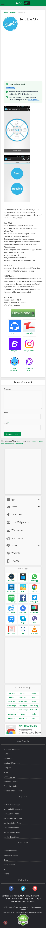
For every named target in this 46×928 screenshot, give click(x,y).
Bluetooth (33, 693)
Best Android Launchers (13, 809)
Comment (7, 389)
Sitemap (14, 901)
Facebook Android (11, 781)
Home (6, 12)
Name (6, 413)
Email (6, 423)
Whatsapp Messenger (12, 749)
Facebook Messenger (12, 763)
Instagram (8, 758)
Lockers (12, 710)
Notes (23, 714)
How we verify (10, 88)
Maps (34, 701)
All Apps (13, 12)
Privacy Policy (37, 896)
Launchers (16, 514)
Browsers (11, 718)
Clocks (11, 697)
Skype (6, 772)
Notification (23, 718)
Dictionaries (23, 701)
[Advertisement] (23, 55)
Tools (34, 714)
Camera (33, 697)
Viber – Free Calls (10, 786)
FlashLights (23, 706)
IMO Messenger (10, 777)
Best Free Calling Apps (12, 823)
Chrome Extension (11, 855)
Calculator (11, 701)
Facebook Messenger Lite (13, 790)
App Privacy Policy (27, 901)
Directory (14, 896)
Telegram (7, 767)
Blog (5, 869)
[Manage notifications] (5, 923)
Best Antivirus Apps (11, 813)
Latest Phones (9, 864)
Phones (15, 560)
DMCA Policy (24, 896)
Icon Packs (17, 538)
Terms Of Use (11, 899)
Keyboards (34, 710)
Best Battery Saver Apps (13, 818)
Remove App (35, 899)
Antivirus (12, 693)
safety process (33, 100)
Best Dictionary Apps (12, 832)
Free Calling (34, 706)
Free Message (23, 710)
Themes (14, 545)
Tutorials (7, 873)
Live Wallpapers (20, 522)
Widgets (15, 553)
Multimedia (12, 714)
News (6, 860)
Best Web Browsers (11, 827)
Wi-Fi (33, 718)
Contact (5, 896)
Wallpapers (17, 530)
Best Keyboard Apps (11, 837)
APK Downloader (10, 850)
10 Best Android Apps (12, 804)
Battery (22, 693)
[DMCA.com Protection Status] (23, 920)
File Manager (11, 706)
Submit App (23, 899)
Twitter (6, 753)
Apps (12, 499)
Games (13, 506)
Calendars (22, 697)
